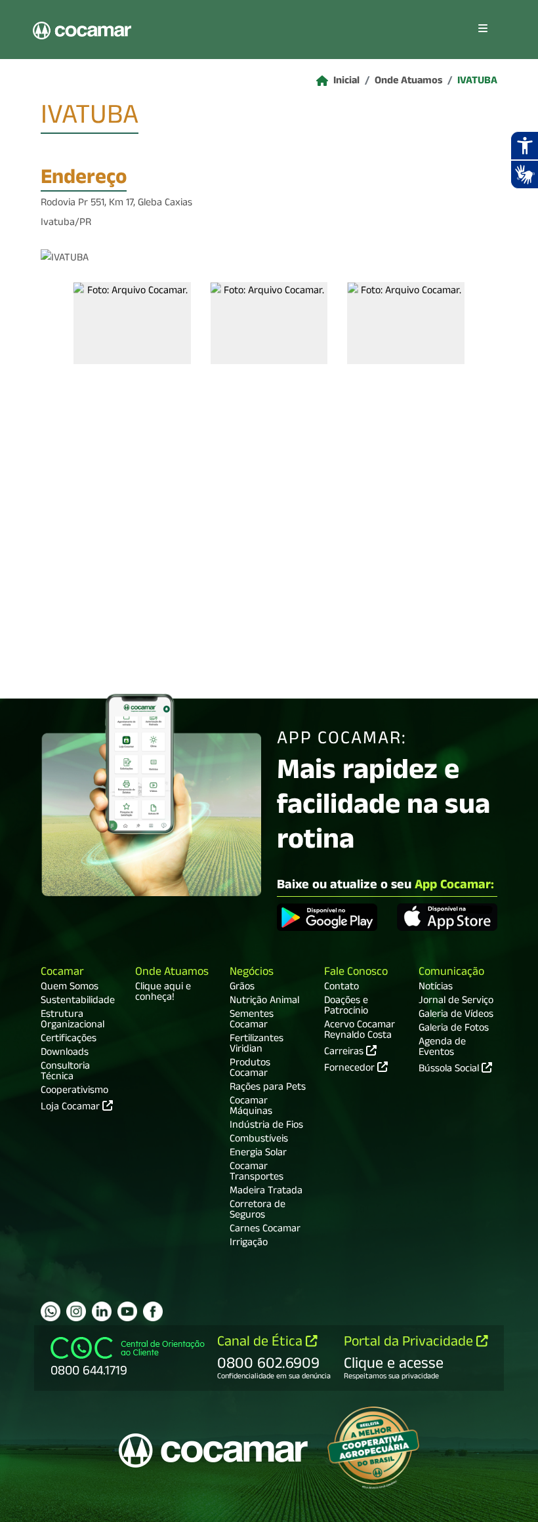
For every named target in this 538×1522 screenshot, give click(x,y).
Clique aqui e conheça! (163, 993)
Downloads (65, 1053)
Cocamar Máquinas (251, 1107)
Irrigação (249, 1244)
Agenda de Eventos (442, 1048)
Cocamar (62, 973)
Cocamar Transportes (256, 1173)
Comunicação (451, 973)
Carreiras (345, 1051)
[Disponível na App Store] (447, 919)
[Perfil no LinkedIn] (102, 1311)
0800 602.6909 (268, 1365)
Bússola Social (450, 1070)
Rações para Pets (268, 1088)
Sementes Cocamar (252, 1021)
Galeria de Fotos (454, 1029)
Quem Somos (69, 988)
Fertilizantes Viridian (256, 1045)
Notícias (436, 988)
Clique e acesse (394, 1365)
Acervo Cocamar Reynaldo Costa (359, 1031)
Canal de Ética (261, 1343)
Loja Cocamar (71, 1108)
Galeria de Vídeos (456, 1015)
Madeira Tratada (266, 1192)
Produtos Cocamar (250, 1069)
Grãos (242, 988)
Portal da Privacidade (410, 1343)
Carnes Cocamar (265, 1230)
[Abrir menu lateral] (483, 29)
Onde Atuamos (408, 82)
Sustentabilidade (78, 1002)
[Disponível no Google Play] (327, 919)
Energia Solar (258, 1154)
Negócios (252, 973)
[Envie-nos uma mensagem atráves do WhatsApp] (50, 1311)
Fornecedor (350, 1068)
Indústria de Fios (266, 1126)
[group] (132, 323)
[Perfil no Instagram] (76, 1311)
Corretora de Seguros (257, 1211)
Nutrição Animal (264, 1002)
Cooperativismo (74, 1092)
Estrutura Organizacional (72, 1021)
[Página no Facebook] (153, 1311)
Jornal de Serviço (456, 1002)
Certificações (68, 1040)
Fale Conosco (356, 973)
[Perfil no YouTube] (127, 1311)
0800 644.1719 (89, 1372)
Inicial (346, 82)
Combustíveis (259, 1140)
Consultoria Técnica (65, 1072)
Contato (341, 988)
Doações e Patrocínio (346, 1007)
